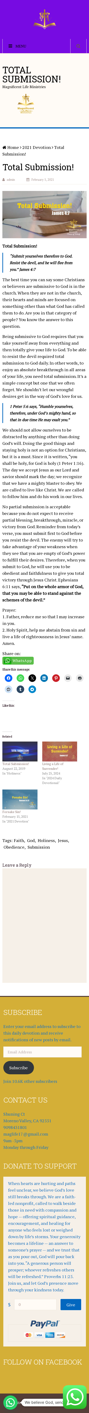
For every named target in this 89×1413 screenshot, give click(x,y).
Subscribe (18, 1067)
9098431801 (15, 1127)
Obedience (14, 847)
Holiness (46, 840)
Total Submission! (15, 763)
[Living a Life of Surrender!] (59, 751)
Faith (19, 840)
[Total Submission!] (19, 751)
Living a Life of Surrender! (52, 766)
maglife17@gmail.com (25, 1134)
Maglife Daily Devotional (27, 1403)
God (31, 840)
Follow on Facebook (42, 1361)
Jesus (63, 840)
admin (11, 179)
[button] (10, 1402)
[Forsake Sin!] (19, 799)
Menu (20, 46)
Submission (39, 847)
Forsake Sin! (11, 811)
